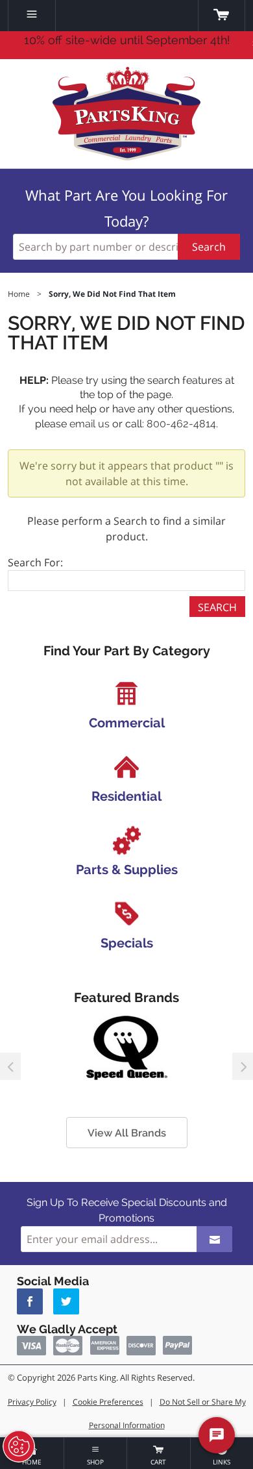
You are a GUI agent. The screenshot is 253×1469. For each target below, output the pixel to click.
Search (209, 247)
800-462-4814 (181, 424)
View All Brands (127, 1133)
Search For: (35, 562)
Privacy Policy (32, 1401)
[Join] (214, 1239)
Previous (10, 1066)
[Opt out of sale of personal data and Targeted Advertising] (19, 1446)
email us (89, 424)
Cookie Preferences (108, 1401)
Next (242, 1066)
